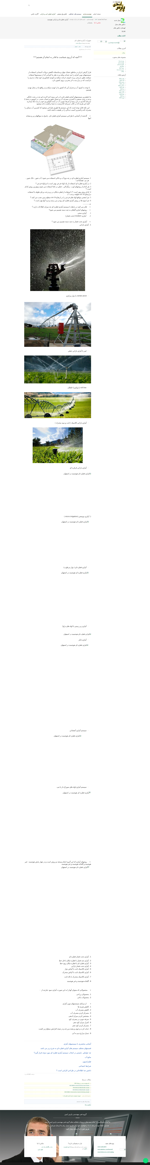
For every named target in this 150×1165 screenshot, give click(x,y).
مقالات (123, 53)
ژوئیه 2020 (121, 94)
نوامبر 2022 (121, 78)
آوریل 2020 (121, 97)
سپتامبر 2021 (121, 85)
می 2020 (122, 96)
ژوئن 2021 (122, 87)
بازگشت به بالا (88, 1104)
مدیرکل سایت (79, 43)
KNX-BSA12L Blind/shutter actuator (81, 1089)
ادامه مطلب (121, 36)
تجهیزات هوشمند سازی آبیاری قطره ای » (72, 1095)
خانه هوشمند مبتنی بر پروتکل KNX (81, 1083)
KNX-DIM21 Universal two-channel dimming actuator (76, 1092)
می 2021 (122, 89)
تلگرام (48, 1147)
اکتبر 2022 (122, 80)
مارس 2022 (121, 82)
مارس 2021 (121, 92)
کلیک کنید (40, 1149)
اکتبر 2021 (122, 84)
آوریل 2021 (121, 90)
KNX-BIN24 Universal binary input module (79, 1085)
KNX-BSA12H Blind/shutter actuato (81, 1087)
